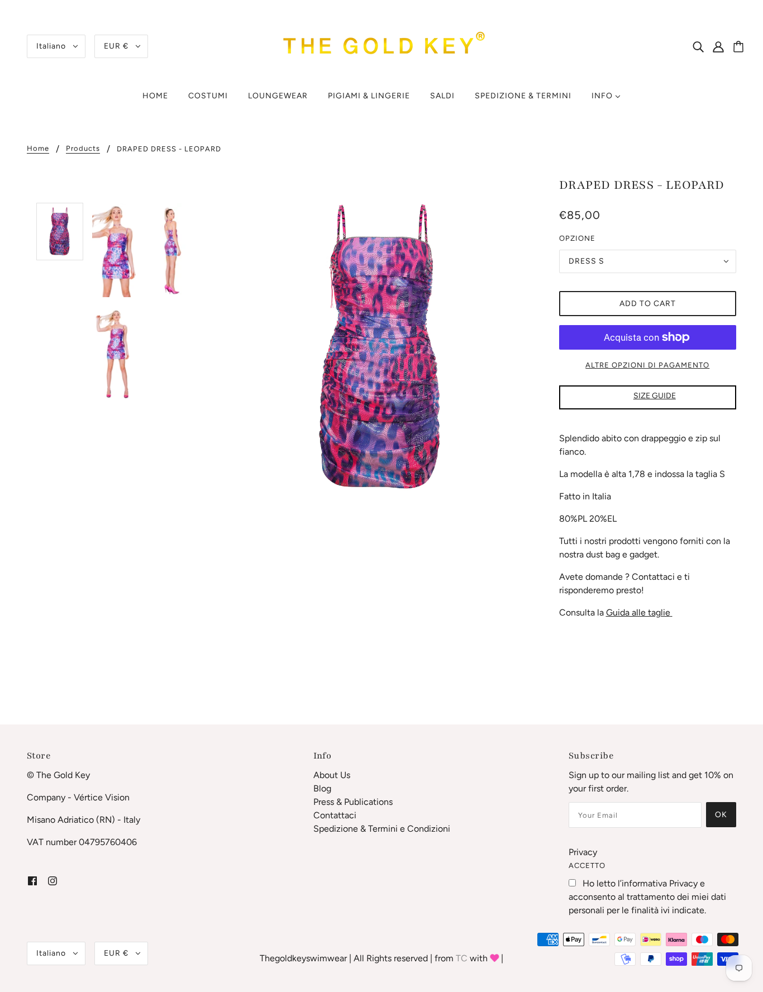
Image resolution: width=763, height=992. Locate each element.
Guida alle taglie (638, 612)
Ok (721, 814)
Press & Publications (353, 802)
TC (462, 958)
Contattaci (334, 815)
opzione (577, 238)
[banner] (381, 45)
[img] (698, 46)
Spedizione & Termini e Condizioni (381, 828)
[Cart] (740, 47)
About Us (331, 775)
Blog (322, 788)
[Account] (724, 46)
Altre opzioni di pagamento (647, 365)
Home (38, 148)
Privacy (583, 852)
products (83, 148)
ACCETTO (587, 865)
